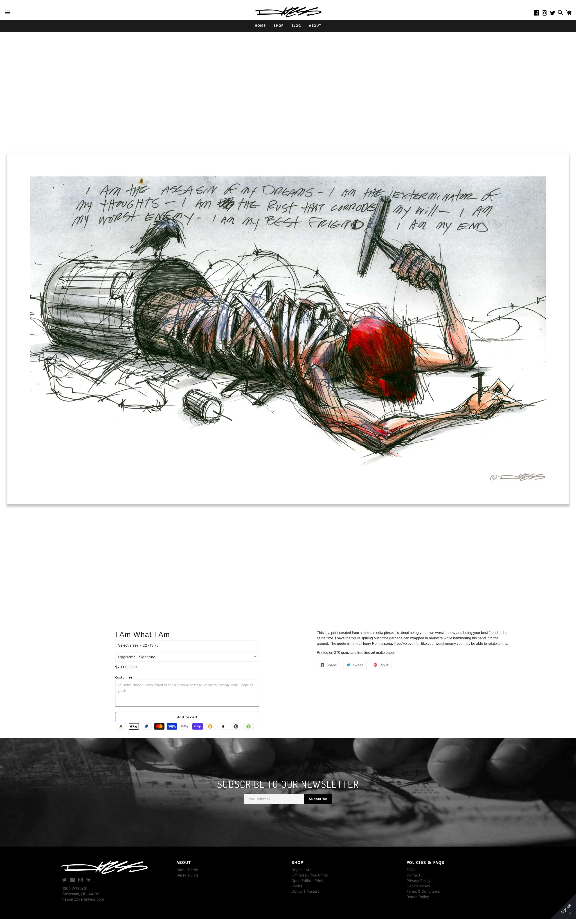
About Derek (187, 869)
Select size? (128, 645)
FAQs (411, 869)
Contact (413, 875)
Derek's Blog (187, 875)
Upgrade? (126, 657)
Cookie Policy (418, 886)
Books (296, 886)
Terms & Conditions (423, 891)
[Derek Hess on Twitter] (553, 13)
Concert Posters (305, 891)
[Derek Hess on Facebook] (538, 13)
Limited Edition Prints (309, 875)
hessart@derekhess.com (83, 899)
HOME (260, 25)
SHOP (278, 25)
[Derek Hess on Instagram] (546, 13)
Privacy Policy (419, 880)
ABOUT (315, 25)
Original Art (301, 869)
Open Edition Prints (307, 880)
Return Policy (418, 896)
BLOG (296, 25)
